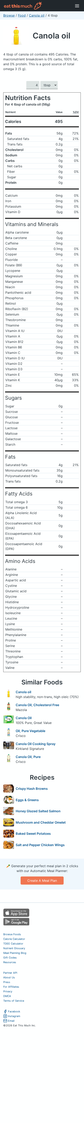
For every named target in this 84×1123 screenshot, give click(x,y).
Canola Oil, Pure (28, 757)
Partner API (10, 972)
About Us (9, 977)
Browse (9, 15)
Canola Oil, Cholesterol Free (37, 705)
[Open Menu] (77, 6)
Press (6, 982)
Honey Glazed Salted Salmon (38, 811)
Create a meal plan (42, 881)
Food (22, 15)
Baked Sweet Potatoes (33, 834)
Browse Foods (12, 934)
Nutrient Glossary (14, 948)
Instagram (14, 1016)
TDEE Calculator (13, 943)
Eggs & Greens (27, 800)
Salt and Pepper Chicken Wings (40, 845)
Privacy (7, 991)
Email (11, 1020)
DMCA (7, 996)
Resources (9, 962)
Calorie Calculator (14, 938)
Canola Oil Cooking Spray (35, 744)
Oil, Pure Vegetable (30, 731)
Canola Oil (24, 718)
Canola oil (36, 15)
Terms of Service (13, 1000)
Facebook (14, 1011)
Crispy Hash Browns (32, 789)
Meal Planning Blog (14, 952)
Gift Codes (10, 957)
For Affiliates (11, 986)
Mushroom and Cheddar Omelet (41, 822)
